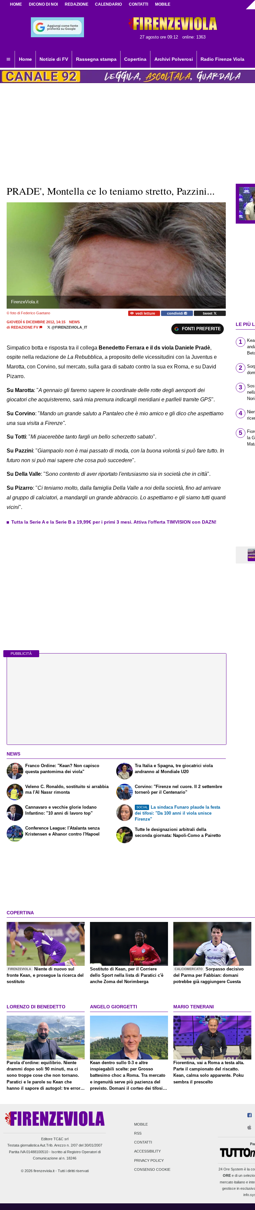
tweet (208, 313)
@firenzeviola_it (68, 327)
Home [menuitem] (25, 59)
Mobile (141, 1124)
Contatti (143, 1143)
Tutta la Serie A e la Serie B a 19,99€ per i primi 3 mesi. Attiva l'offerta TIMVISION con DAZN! (113, 522)
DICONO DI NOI (43, 4)
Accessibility (147, 1152)
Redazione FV (24, 327)
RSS (137, 1133)
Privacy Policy (149, 1160)
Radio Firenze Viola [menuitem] (222, 59)
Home (16, 4)
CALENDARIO (108, 4)
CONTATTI (138, 4)
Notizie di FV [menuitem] (54, 59)
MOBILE (162, 4)
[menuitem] (8, 59)
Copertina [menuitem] (135, 59)
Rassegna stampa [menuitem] (96, 59)
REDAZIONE (76, 4)
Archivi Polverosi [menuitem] (173, 59)
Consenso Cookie (152, 1169)
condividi (175, 313)
